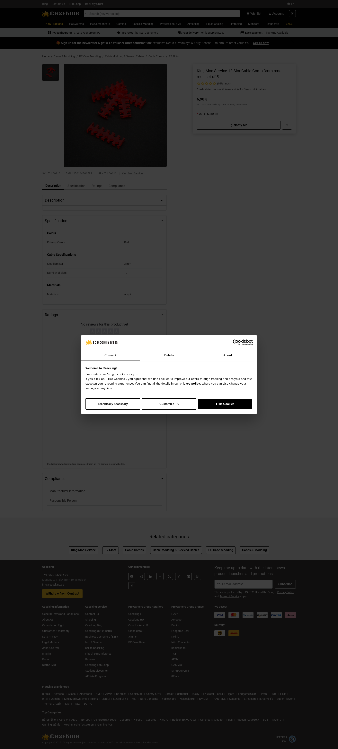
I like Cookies (225, 403)
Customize (166, 403)
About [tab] (227, 355)
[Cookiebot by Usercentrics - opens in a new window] (235, 342)
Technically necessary (113, 403)
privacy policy (190, 383)
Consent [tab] (110, 355)
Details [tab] (169, 355)
